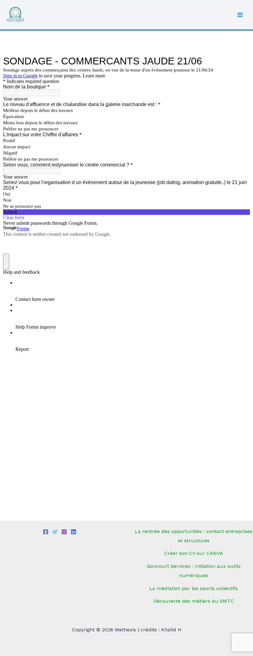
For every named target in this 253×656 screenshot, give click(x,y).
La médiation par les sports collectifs (193, 588)
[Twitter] (55, 532)
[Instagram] (64, 532)
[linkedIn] (73, 532)
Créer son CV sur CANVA (193, 553)
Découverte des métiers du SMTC (193, 601)
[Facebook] (45, 532)
